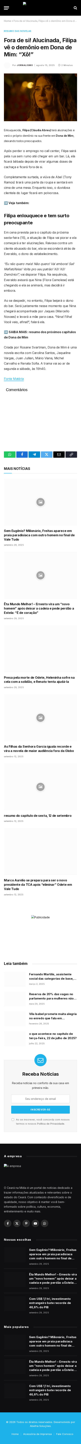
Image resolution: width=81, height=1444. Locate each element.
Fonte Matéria (14, 379)
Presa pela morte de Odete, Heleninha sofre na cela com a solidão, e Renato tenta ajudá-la (39, 680)
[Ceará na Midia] (40, 8)
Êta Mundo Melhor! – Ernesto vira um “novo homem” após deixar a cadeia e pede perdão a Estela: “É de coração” (39, 608)
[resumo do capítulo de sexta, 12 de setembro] (40, 786)
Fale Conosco (64, 1434)
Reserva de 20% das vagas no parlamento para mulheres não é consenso (52, 998)
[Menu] (6, 8)
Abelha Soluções (40, 1425)
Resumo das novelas (17, 31)
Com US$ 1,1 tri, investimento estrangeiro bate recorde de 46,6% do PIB (50, 1303)
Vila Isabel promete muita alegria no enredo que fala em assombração (53, 1018)
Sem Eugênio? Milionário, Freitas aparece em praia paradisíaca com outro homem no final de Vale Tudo (39, 535)
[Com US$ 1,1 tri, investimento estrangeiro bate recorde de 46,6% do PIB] (15, 1303)
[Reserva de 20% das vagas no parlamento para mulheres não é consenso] (15, 999)
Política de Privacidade (50, 1123)
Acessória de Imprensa (37, 1434)
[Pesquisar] (75, 8)
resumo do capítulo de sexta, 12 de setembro (37, 816)
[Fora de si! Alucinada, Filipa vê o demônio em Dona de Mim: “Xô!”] (40, 97)
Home (7, 20)
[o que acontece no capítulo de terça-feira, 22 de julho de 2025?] (15, 1038)
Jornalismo (25, 65)
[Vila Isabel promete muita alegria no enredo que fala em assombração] (15, 1018)
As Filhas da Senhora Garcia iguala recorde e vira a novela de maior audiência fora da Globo (39, 748)
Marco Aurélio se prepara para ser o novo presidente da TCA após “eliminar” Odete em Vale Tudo (38, 884)
